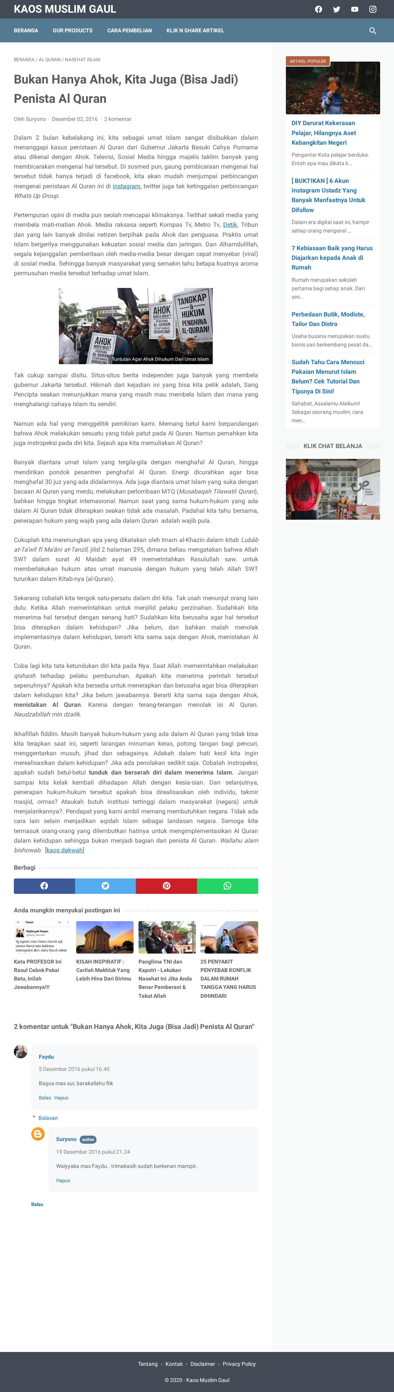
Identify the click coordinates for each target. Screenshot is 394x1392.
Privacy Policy (239, 1364)
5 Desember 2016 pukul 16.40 (74, 1069)
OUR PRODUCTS (73, 30)
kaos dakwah (65, 850)
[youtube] (354, 9)
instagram (126, 186)
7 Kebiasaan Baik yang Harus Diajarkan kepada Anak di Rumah (332, 257)
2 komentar (118, 119)
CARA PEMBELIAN (129, 30)
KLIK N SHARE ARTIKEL (195, 30)
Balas (45, 1098)
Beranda (26, 30)
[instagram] (372, 9)
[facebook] (317, 9)
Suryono (66, 1139)
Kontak (174, 1364)
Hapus (61, 1098)
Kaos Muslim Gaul (65, 9)
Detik (230, 224)
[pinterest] (166, 886)
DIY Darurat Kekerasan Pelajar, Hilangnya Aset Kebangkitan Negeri (324, 132)
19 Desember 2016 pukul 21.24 (93, 1152)
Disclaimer (202, 1364)
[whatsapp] (227, 886)
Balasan (48, 1118)
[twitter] (335, 9)
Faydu (46, 1057)
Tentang (148, 1364)
